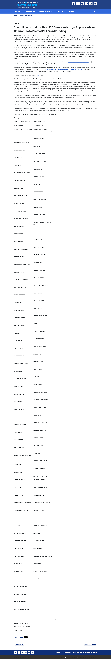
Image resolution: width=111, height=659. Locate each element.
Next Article (19, 645)
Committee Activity (46, 11)
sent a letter (42, 38)
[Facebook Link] (73, 3)
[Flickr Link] (90, 3)
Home (15, 16)
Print (16, 637)
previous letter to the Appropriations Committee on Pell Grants (65, 69)
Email (21, 637)
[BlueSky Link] (82, 3)
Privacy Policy (17, 657)
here (38, 75)
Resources (61, 11)
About (17, 11)
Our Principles (29, 11)
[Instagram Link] (95, 3)
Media (71, 11)
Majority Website (26, 657)
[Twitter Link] (78, 3)
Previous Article (90, 645)
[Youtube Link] (86, 3)
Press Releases (27, 16)
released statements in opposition (78, 62)
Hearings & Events (78, 652)
